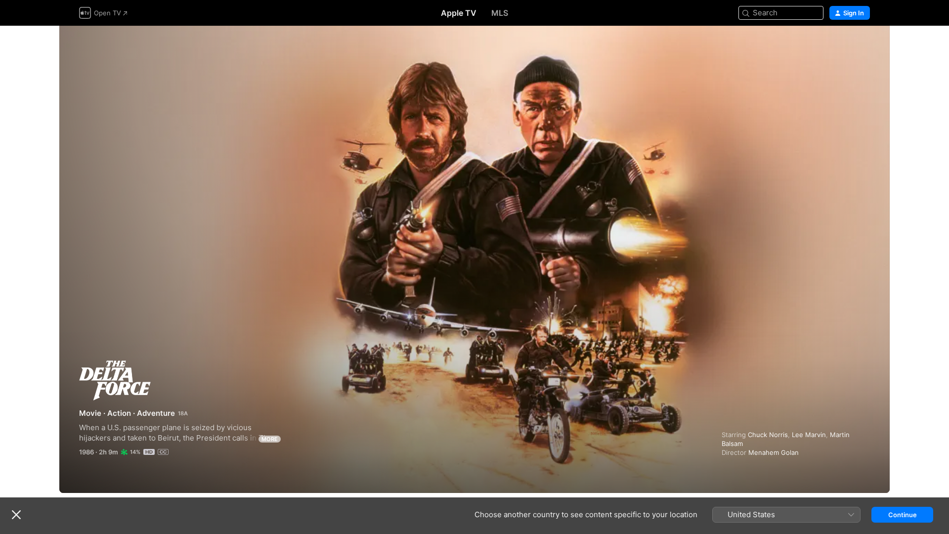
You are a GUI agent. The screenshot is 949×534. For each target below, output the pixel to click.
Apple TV (458, 13)
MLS (499, 13)
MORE (269, 439)
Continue (902, 515)
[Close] (16, 514)
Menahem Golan (773, 452)
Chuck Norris (768, 435)
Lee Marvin (809, 435)
